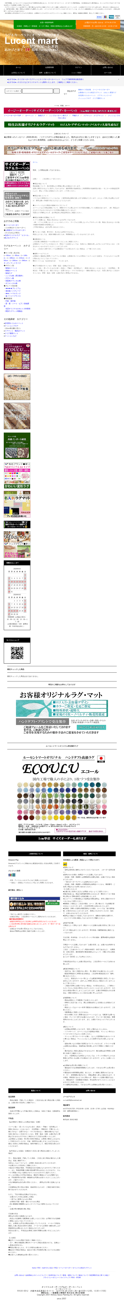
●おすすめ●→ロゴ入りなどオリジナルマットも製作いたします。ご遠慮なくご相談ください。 (43, 82)
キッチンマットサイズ (12, 263)
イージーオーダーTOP (12, 115)
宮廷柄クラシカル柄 (13, 281)
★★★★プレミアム (13, 288)
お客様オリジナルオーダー (15, 230)
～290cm (14, 260)
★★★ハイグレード (13, 291)
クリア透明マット (99, 98)
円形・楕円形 (10, 301)
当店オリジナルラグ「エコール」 (17, 235)
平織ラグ (75, 115)
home (34, 1268)
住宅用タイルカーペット (87, 95)
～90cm (16, 255)
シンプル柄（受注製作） (14, 276)
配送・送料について (70, 1275)
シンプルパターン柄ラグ (58, 115)
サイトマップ (65, 1277)
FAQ (55, 1268)
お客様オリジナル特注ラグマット (90, 92)
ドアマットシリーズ (104, 95)
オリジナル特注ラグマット (82, 1268)
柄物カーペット (11, 271)
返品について (83, 1275)
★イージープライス (13, 296)
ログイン (78, 67)
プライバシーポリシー (51, 1277)
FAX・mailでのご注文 (45, 1268)
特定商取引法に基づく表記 (98, 1275)
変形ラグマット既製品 (13, 311)
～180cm (11, 258)
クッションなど (11, 336)
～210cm (20, 258)
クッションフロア (84, 98)
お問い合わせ (108, 67)
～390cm (23, 260)
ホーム (18, 67)
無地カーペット (11, 268)
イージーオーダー (12, 225)
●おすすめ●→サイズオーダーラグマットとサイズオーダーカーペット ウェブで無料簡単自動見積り (45, 79)
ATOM (78, 1277)
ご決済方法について (54, 1275)
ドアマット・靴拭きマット (15, 331)
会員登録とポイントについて (35, 1275)
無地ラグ (41, 115)
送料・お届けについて (47, 73)
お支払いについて (18, 73)
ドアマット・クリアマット (93, 115)
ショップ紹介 (76, 73)
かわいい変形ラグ (110, 92)
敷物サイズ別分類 (84, 90)
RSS (73, 1277)
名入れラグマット (11, 238)
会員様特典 (49, 67)
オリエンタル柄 (11, 283)
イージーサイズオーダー (101, 90)
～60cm (8, 255)
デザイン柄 (9, 278)
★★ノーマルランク (13, 293)
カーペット (29, 115)
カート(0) (107, 73)
